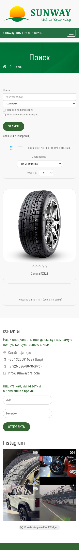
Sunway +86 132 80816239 (23, 33)
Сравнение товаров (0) (16, 136)
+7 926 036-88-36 (21, 366)
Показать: (31, 172)
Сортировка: (39, 156)
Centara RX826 (39, 273)
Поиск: (7, 90)
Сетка (12, 147)
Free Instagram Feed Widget (41, 527)
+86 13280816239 (21, 359)
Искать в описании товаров (22, 114)
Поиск (18, 66)
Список (20, 147)
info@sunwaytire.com (24, 373)
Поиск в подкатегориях (20, 109)
